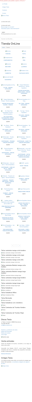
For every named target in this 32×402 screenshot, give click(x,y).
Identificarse (7, 390)
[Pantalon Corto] (24, 70)
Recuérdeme (7, 393)
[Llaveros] (24, 64)
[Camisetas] (8, 70)
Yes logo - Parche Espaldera (24, 115)
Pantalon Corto (24, 73)
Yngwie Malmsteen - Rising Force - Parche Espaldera (24, 92)
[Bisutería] (8, 64)
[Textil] (24, 51)
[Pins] (24, 57)
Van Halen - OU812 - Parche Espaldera (24, 230)
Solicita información (6, 353)
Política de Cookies (5, 333)
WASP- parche (24, 165)
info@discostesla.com (6, 325)
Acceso (4, 13)
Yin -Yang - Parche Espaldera (24, 104)
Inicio (3, 47)
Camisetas (8, 73)
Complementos (8, 60)
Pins (24, 60)
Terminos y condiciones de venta (9, 330)
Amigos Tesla (5, 7)
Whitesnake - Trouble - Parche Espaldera (8, 141)
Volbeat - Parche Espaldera (24, 179)
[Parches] (8, 51)
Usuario (4, 376)
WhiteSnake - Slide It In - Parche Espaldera (24, 141)
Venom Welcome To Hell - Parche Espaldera (24, 204)
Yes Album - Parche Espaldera (8, 130)
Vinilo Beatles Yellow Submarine (8, 207)
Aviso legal (4, 334)
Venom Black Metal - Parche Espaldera (8, 218)
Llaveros (24, 66)
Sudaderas (8, 79)
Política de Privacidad (6, 331)
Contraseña (5, 382)
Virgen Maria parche (24, 191)
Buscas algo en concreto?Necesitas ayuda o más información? (10, 27)
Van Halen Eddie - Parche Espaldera (8, 230)
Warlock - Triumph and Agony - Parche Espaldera (8, 181)
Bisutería (8, 66)
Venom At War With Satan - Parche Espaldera (24, 218)
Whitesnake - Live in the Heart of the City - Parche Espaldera (24, 156)
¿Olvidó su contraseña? (7, 386)
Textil (24, 54)
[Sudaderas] (8, 77)
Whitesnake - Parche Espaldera (8, 153)
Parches (8, 54)
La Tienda (4, 4)
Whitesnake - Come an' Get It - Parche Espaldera (8, 169)
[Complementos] (8, 57)
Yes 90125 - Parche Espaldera (24, 130)
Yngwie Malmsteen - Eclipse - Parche (8, 104)
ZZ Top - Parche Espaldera (8, 88)
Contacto (4, 10)
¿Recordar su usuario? (24, 398)
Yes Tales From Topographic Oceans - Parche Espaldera (8, 118)
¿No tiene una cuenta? (12, 398)
